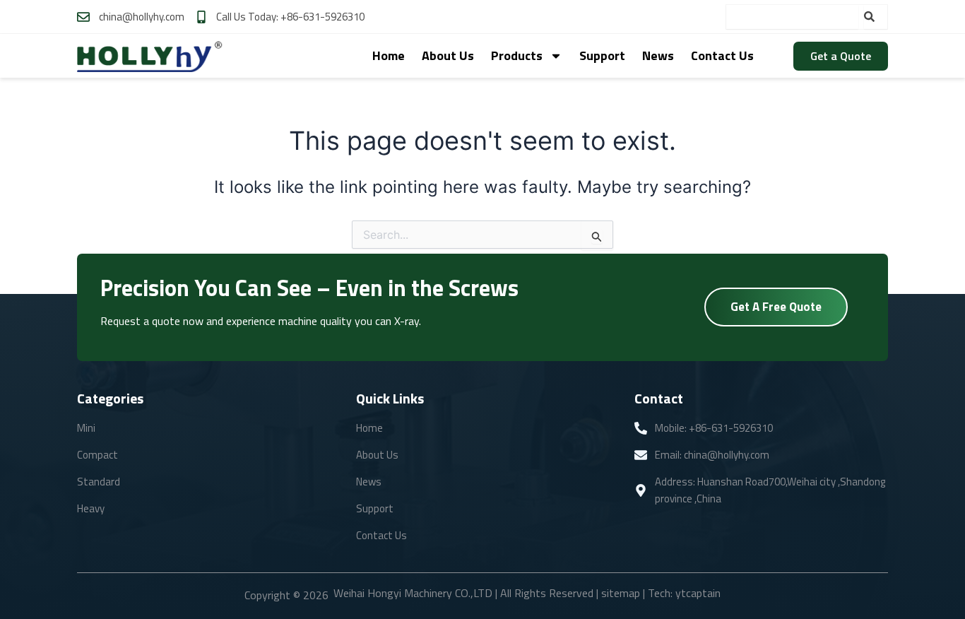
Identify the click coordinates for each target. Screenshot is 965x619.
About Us (448, 55)
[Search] (875, 17)
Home (388, 55)
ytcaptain (698, 592)
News (658, 55)
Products (517, 55)
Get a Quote (840, 55)
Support (602, 55)
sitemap (620, 592)
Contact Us (722, 55)
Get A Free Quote (776, 306)
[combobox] (792, 17)
